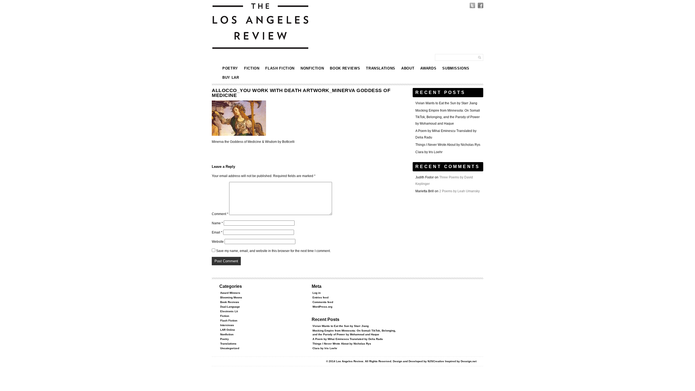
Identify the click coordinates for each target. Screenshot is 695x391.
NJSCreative (436, 361)
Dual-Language (230, 306)
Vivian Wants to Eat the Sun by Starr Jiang (446, 103)
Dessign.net (468, 361)
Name (217, 223)
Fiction (252, 68)
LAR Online (227, 329)
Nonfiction (312, 68)
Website (218, 242)
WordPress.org (322, 306)
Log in (316, 292)
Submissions (455, 68)
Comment (220, 214)
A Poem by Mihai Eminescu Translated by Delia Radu (347, 339)
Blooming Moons (231, 297)
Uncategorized (229, 348)
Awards (428, 68)
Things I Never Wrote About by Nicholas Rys (447, 145)
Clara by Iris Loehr (429, 152)
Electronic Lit (229, 311)
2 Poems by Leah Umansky (459, 191)
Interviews (227, 325)
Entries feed (320, 297)
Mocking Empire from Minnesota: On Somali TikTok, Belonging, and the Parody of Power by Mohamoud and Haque (447, 117)
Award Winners (230, 292)
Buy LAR (230, 77)
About (407, 68)
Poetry (230, 68)
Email (217, 232)
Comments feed (322, 302)
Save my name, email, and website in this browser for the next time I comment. (273, 251)
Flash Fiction (279, 68)
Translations (380, 68)
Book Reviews (345, 68)
